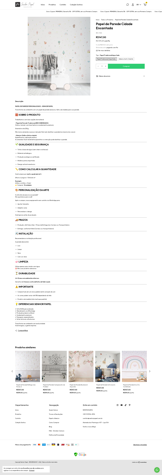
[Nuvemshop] (139, 462)
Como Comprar (54, 422)
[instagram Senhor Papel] (117, 405)
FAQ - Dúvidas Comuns (56, 431)
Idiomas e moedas (140, 445)
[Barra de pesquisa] (127, 5)
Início (43, 5)
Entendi (31, 470)
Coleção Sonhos (76, 5)
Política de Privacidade (56, 435)
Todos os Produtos (107, 20)
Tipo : (108, 55)
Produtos (52, 5)
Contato (63, 5)
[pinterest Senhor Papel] (130, 405)
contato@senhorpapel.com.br (92, 418)
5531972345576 (88, 410)
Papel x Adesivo (54, 418)
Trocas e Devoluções (56, 414)
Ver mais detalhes (104, 50)
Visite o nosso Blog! (89, 427)
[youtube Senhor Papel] (122, 405)
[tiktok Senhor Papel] (126, 405)
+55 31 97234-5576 (89, 414)
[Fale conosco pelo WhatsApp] (157, 470)
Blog (50, 427)
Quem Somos (53, 410)
